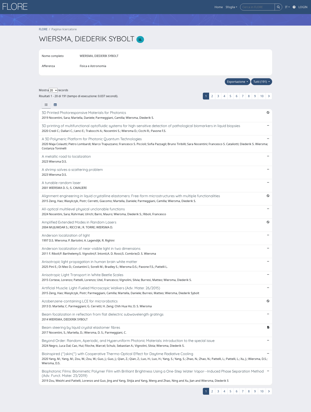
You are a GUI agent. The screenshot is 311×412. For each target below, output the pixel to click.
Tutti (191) (260, 82)
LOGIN (302, 7)
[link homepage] (16, 7)
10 (261, 96)
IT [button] (286, 7)
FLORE (43, 29)
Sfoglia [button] (230, 7)
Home (219, 7)
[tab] (46, 104)
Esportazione (236, 82)
